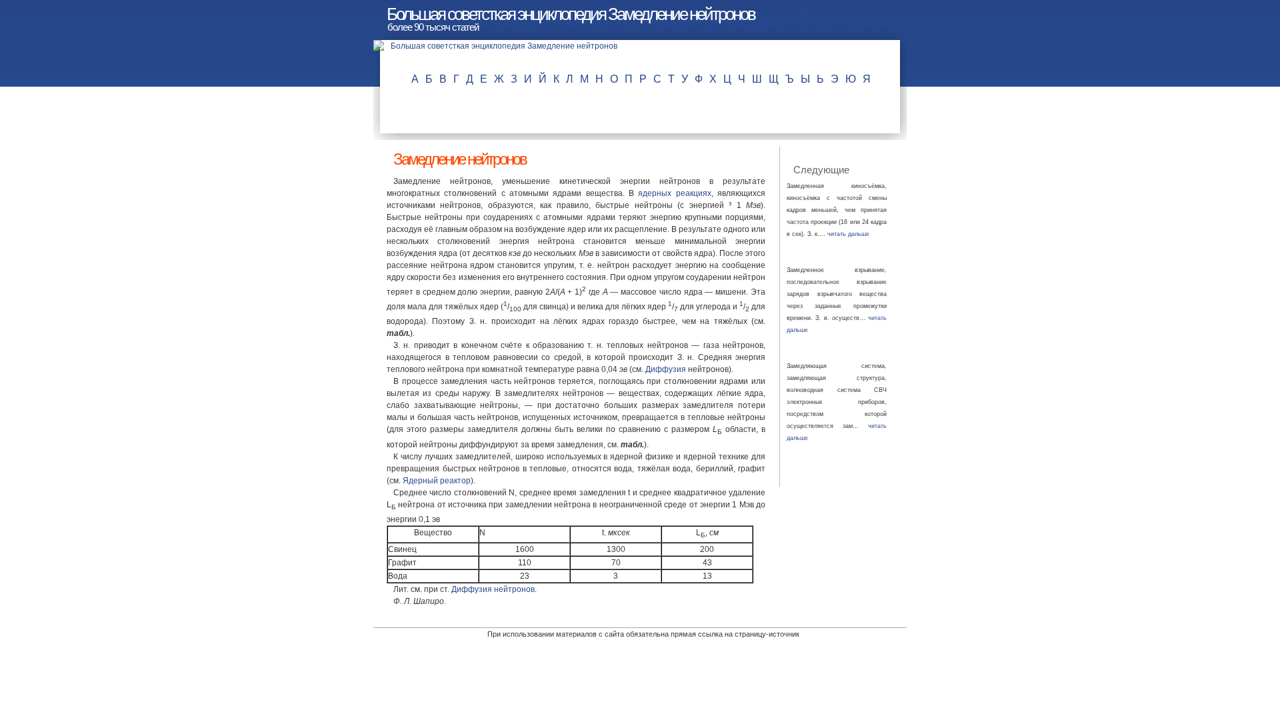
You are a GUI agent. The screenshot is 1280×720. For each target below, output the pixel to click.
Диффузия (665, 369)
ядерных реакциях (674, 193)
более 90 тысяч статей (433, 27)
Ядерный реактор (437, 480)
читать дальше (848, 234)
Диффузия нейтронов (493, 589)
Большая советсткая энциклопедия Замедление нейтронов (571, 14)
